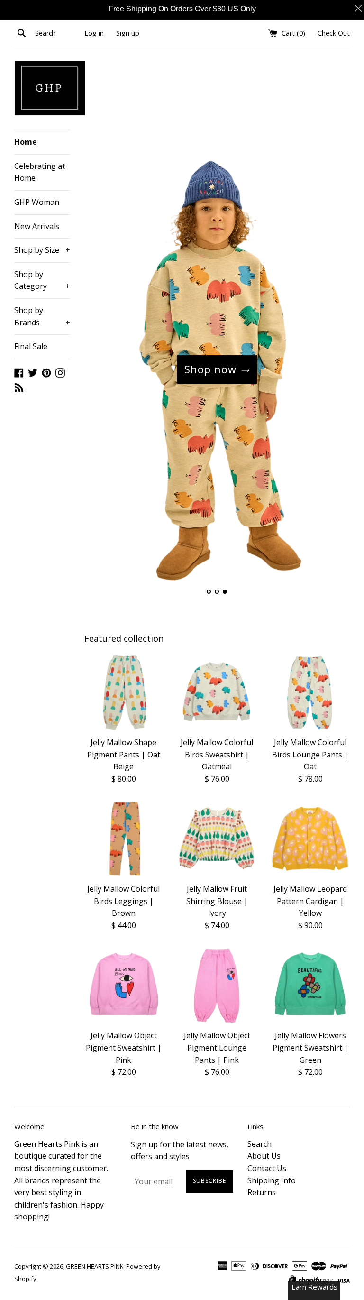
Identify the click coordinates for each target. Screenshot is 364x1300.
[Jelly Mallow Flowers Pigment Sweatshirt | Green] (310, 985)
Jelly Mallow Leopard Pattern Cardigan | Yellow (310, 901)
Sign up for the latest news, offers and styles (179, 1150)
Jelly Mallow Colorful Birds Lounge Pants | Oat (310, 754)
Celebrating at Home (39, 172)
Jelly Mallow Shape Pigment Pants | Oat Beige (123, 754)
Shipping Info (271, 1180)
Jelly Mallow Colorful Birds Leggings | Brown (123, 901)
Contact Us (266, 1168)
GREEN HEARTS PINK (94, 1266)
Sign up (127, 32)
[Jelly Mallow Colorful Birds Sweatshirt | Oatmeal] (216, 692)
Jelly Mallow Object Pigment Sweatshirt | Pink (124, 1047)
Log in (94, 32)
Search (259, 1144)
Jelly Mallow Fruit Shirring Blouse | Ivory (217, 901)
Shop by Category (42, 280)
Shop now (210, 369)
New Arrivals (36, 226)
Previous (104, 369)
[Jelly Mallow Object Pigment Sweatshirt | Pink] (124, 985)
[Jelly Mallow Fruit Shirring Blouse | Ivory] (216, 838)
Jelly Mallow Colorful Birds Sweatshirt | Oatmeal (217, 754)
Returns (261, 1192)
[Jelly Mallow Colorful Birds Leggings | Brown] (124, 838)
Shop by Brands (42, 316)
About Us (264, 1156)
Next (329, 369)
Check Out (334, 32)
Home (25, 142)
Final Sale (30, 346)
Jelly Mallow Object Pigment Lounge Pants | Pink (217, 1047)
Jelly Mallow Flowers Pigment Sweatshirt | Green (310, 1047)
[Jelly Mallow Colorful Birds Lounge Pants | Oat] (310, 692)
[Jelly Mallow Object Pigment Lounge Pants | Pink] (216, 985)
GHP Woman (36, 202)
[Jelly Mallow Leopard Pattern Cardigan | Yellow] (310, 838)
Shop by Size (42, 250)
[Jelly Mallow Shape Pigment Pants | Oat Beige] (124, 692)
